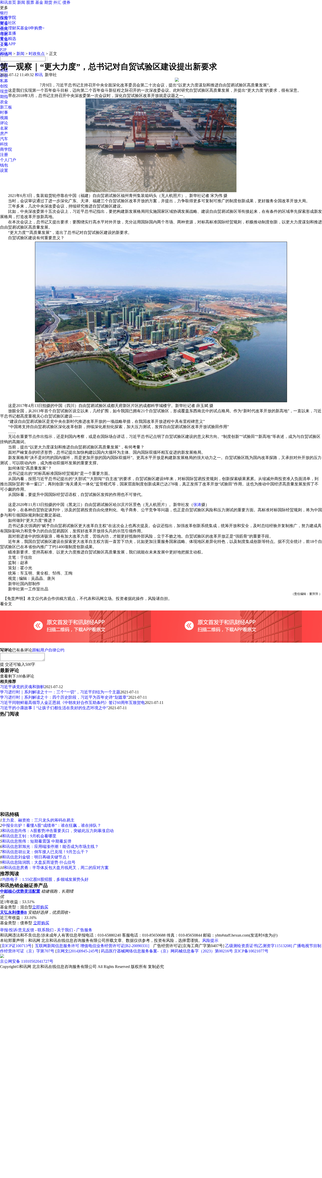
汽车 (4, 139)
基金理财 (8, 28)
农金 (4, 102)
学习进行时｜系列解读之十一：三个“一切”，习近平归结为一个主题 (60, 692)
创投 (4, 86)
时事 (4, 112)
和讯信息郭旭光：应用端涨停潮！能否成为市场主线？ (50, 846)
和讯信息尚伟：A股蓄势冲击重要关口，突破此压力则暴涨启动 (58, 831)
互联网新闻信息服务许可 (57, 946)
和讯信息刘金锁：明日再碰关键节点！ (36, 857)
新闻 (21, 2)
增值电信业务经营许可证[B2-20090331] (114, 946)
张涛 (197, 504)
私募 (4, 81)
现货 (4, 91)
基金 (39, 2)
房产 (4, 133)
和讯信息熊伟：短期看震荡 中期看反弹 (36, 841)
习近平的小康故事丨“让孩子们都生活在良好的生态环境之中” (54, 708)
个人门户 (8, 160)
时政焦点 (37, 54)
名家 (4, 128)
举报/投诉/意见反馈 (17, 930)
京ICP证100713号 (16, 946)
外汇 (57, 2)
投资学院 (8, 17)
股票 (30, 2)
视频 (4, 118)
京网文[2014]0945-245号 (78, 951)
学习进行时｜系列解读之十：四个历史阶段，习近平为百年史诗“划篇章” (64, 697)
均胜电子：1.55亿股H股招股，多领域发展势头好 (45, 879)
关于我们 (65, 930)
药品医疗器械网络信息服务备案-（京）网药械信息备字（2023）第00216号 (167, 951)
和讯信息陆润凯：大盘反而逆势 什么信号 (38, 862)
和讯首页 (8, 2)
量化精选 (8, 38)
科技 (4, 144)
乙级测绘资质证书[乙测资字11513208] (258, 946)
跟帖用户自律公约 (48, 650)
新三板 (6, 107)
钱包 (4, 165)
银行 (4, 13)
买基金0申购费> (30, 28)
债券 (66, 2)
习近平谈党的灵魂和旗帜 (22, 687)
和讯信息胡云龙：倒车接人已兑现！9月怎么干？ (45, 852)
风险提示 (210, 940)
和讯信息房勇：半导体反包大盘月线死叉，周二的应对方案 (56, 867)
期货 (48, 2)
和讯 (39, 75)
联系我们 (45, 930)
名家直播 (8, 33)
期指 (4, 96)
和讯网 (6, 54)
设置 (4, 170)
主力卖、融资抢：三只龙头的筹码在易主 (38, 820)
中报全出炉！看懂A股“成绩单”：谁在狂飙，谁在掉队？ (51, 825)
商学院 (6, 149)
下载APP (8, 44)
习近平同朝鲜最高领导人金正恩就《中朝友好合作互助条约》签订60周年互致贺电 (72, 702)
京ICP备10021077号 (251, 951)
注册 (4, 154)
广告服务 (84, 930)
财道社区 (8, 23)
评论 (4, 123)
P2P (3, 49)
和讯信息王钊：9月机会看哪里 (29, 836)
